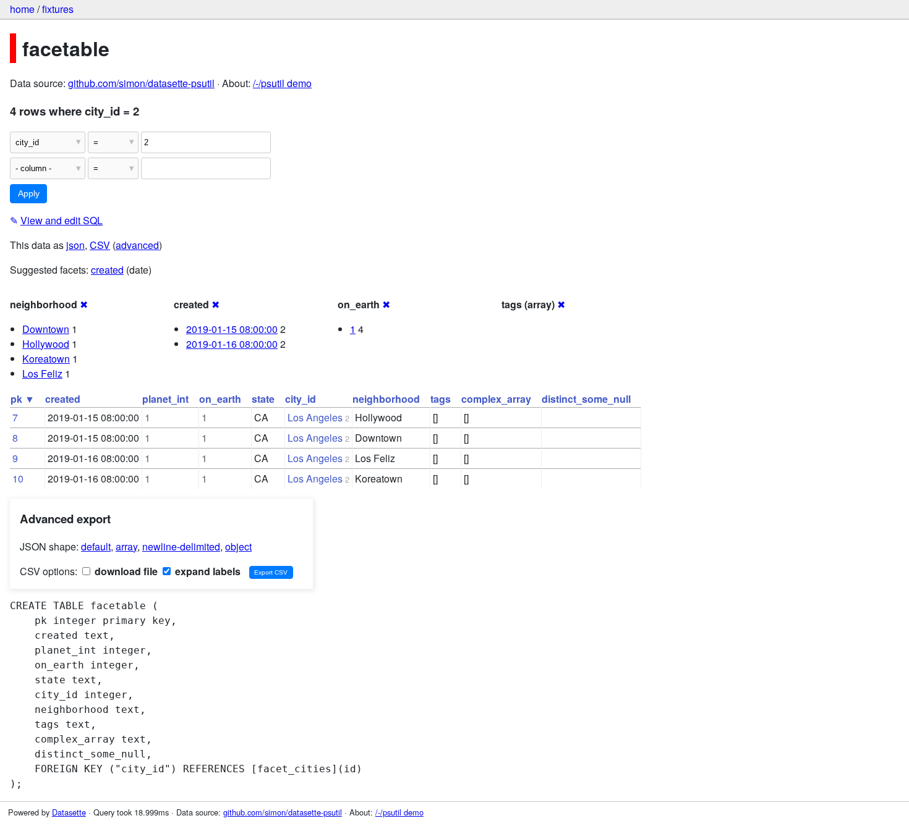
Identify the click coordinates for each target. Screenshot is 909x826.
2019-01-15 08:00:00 (232, 329)
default (96, 546)
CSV (100, 245)
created (107, 270)
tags (440, 399)
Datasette (69, 812)
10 (17, 478)
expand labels (207, 571)
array (126, 546)
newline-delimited (181, 546)
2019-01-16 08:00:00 (232, 344)
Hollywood (45, 344)
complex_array (496, 399)
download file (125, 571)
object (238, 546)
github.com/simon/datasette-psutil (141, 83)
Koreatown (46, 359)
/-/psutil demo (282, 83)
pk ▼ (23, 399)
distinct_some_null (586, 399)
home (22, 9)
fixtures (58, 9)
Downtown (45, 329)
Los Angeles (315, 417)
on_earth (220, 399)
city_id (300, 399)
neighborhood (386, 399)
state (263, 399)
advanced (137, 245)
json (75, 245)
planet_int (165, 399)
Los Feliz (42, 373)
